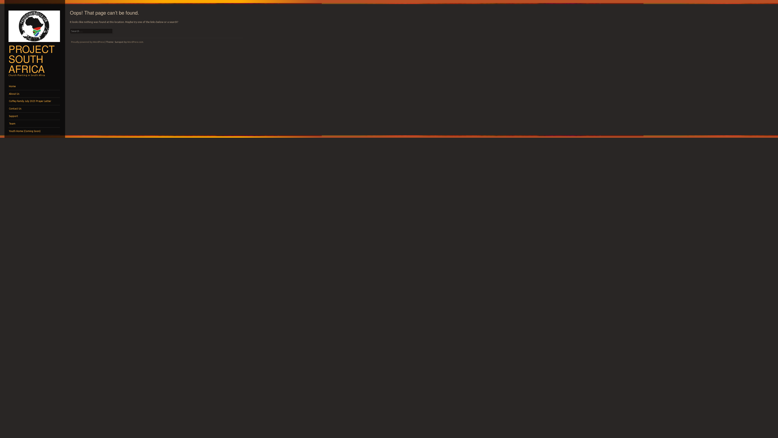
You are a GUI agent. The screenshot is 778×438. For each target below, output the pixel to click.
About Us (14, 93)
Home (12, 86)
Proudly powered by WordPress (87, 42)
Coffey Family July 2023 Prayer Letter (30, 101)
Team (12, 123)
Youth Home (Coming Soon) (25, 131)
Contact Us (15, 108)
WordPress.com (135, 42)
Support (13, 116)
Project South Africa (32, 59)
